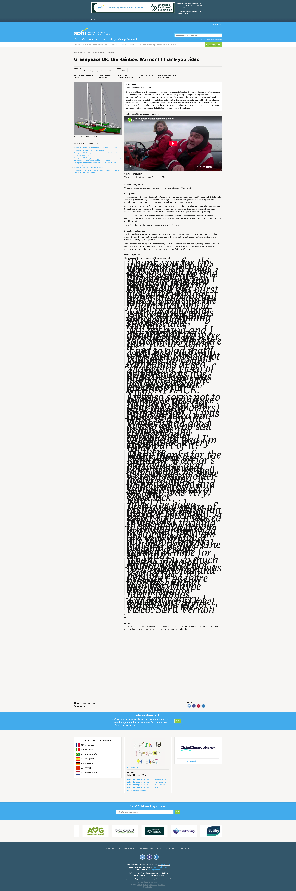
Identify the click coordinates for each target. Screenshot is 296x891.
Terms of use (153, 884)
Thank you (81, 706)
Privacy (145, 884)
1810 (151, 887)
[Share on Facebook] (194, 706)
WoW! (173, 44)
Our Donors (171, 848)
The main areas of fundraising (105, 52)
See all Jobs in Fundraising (187, 761)
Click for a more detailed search (210, 40)
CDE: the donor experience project (154, 44)
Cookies (139, 884)
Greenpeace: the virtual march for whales (89, 150)
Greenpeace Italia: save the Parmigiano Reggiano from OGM (95, 147)
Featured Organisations (150, 848)
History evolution (82, 44)
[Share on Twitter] (189, 706)
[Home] (123, 32)
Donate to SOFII (213, 44)
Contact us (185, 848)
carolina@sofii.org (161, 867)
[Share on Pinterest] (199, 706)
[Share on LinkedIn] (203, 706)
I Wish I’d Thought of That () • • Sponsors (146, 779)
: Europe (136, 790)
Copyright (161, 884)
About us (110, 848)
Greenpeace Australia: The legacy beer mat (89, 167)
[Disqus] (173, 662)
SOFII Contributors (127, 848)
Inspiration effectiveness (105, 44)
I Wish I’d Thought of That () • (142, 787)
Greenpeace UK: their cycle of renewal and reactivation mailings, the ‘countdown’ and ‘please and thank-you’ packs (97, 159)
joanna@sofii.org (154, 869)
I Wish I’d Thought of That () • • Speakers (146, 785)
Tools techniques (127, 44)
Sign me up (217, 24)
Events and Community (86, 703)
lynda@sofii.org (164, 864)
